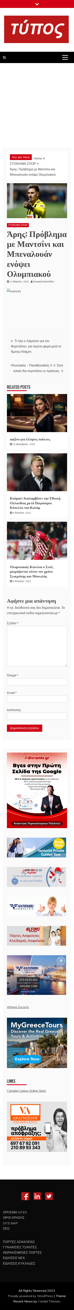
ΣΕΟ (6, 1228)
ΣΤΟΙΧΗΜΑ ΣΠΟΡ (17, 224)
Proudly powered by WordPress (31, 1296)
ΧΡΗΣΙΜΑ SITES (15, 1212)
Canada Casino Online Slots (26, 1091)
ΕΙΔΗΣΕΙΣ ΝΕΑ (14, 1258)
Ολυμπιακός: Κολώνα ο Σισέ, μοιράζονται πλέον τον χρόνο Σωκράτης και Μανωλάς (31, 571)
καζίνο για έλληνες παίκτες (30, 438)
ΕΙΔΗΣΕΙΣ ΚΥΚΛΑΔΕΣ (19, 1263)
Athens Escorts (18, 1007)
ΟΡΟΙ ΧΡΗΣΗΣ (13, 1218)
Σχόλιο (13, 623)
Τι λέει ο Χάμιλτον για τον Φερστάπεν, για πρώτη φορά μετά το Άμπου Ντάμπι (36, 346)
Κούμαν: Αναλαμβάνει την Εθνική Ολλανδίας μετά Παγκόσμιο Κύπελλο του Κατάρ (35, 502)
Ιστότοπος (14, 710)
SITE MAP (10, 1223)
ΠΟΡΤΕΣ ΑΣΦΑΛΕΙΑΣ (19, 1242)
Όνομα (12, 675)
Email (12, 693)
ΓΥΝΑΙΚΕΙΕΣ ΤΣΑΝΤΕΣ (20, 1247)
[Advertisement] (37, 102)
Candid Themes (49, 1301)
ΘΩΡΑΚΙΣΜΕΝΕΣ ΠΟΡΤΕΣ (22, 1252)
